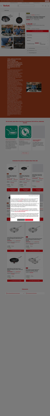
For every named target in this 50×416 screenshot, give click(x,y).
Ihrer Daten (20, 200)
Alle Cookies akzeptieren (29, 219)
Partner (22, 198)
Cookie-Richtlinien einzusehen (19, 211)
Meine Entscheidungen (21, 219)
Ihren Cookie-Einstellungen (23, 210)
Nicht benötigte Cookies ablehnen (34, 195)
